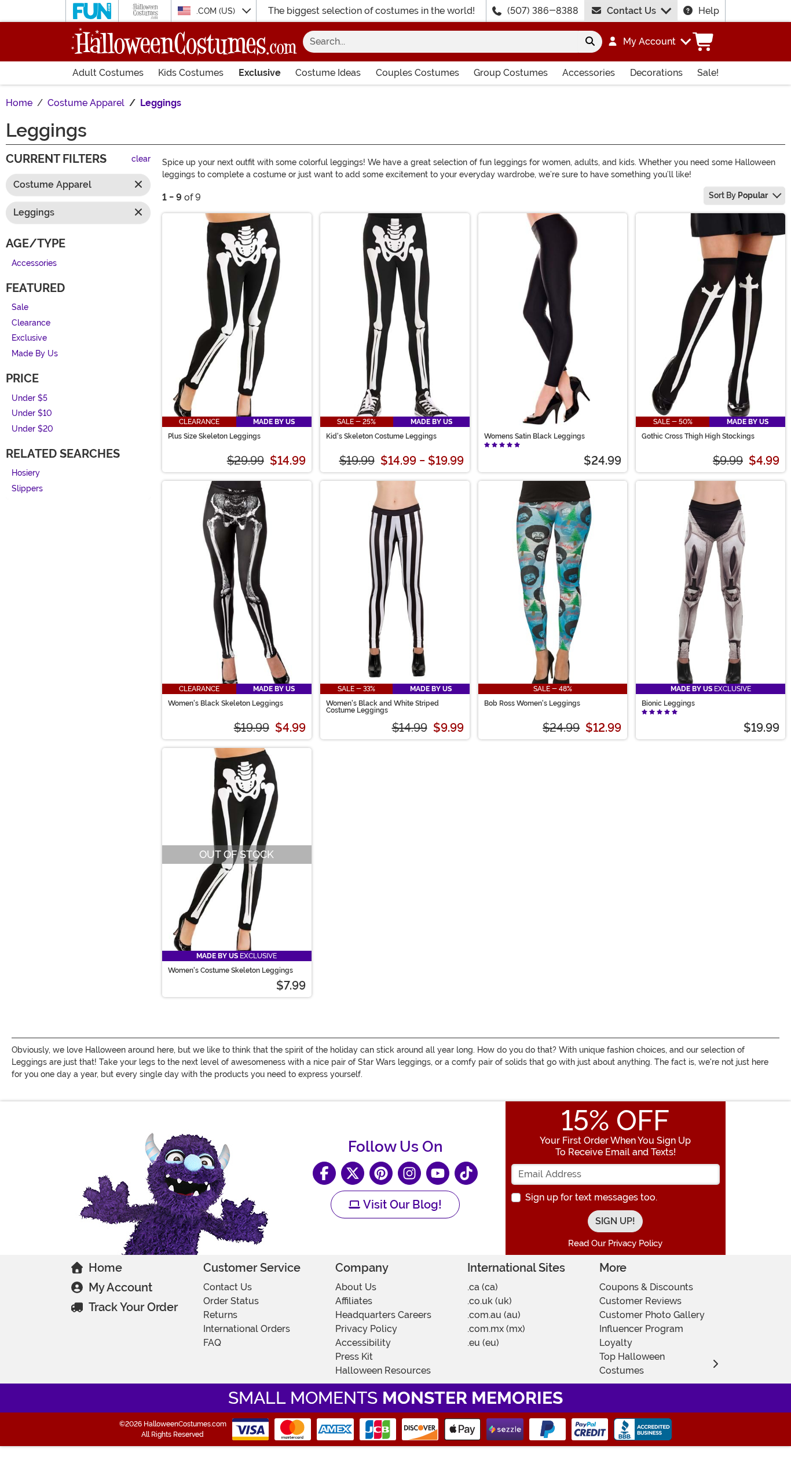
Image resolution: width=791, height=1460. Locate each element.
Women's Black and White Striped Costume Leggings (382, 706)
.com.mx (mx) (496, 1328)
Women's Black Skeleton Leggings (225, 703)
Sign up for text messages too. (591, 1197)
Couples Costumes (417, 72)
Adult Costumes (108, 72)
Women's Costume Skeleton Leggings (230, 970)
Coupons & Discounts (646, 1287)
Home (105, 1268)
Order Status (231, 1300)
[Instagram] (409, 1173)
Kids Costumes (191, 72)
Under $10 (32, 414)
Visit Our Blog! (401, 1204)
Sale (20, 308)
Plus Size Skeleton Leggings (214, 436)
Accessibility (363, 1342)
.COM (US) (216, 11)
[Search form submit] (590, 42)
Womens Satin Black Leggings (534, 436)
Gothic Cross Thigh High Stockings (698, 436)
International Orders (246, 1328)
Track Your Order (133, 1307)
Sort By (738, 195)
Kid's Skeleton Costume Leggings (381, 436)
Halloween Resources (383, 1370)
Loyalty (615, 1342)
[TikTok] (466, 1173)
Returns (220, 1314)
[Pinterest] (381, 1173)
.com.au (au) (494, 1314)
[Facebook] (324, 1173)
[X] (352, 1173)
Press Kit (354, 1356)
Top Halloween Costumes (632, 1363)
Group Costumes (511, 72)
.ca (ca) (482, 1287)
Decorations (656, 72)
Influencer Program (641, 1328)
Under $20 (32, 429)
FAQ (212, 1342)
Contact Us (631, 10)
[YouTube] (437, 1173)
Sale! (708, 72)
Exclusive (260, 72)
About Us (355, 1287)
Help (708, 10)
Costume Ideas (328, 72)
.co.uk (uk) (489, 1300)
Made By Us (35, 354)
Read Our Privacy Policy (615, 1243)
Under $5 (29, 398)
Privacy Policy (366, 1328)
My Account (120, 1287)
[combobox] (440, 42)
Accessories (588, 72)
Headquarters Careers (383, 1314)
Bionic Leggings (668, 703)
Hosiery (26, 474)
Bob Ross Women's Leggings (532, 703)
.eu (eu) (483, 1342)
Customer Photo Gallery (652, 1314)
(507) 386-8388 (542, 10)
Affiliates (353, 1300)
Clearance (31, 323)
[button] (649, 42)
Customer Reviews (640, 1300)
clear (141, 160)
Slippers (27, 489)
